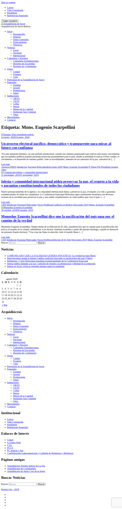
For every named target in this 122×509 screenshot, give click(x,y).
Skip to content (8, 2)
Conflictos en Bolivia (63, 205)
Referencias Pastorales (17, 15)
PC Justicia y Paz (15, 450)
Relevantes (42, 167)
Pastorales (12, 82)
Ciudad (16, 71)
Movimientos (13, 117)
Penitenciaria (19, 90)
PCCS (10, 448)
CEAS (16, 101)
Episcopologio (20, 42)
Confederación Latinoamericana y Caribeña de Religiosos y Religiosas (40, 453)
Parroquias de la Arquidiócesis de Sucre (25, 79)
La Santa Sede (14, 442)
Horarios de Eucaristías (24, 63)
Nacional (17, 53)
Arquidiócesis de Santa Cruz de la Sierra (26, 471)
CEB (3, 205)
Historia (17, 37)
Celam (10, 440)
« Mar (4, 305)
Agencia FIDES (8, 167)
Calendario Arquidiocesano (26, 61)
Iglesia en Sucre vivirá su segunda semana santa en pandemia (35, 266)
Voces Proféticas (45, 205)
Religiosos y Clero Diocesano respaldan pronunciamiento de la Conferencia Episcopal (47, 261)
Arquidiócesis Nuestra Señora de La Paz (26, 466)
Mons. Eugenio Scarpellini (75, 167)
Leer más (5, 164)
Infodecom (22, 167)
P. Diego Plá (94, 167)
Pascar (16, 106)
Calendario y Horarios (17, 58)
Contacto (11, 120)
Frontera (17, 74)
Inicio (9, 31)
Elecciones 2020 (54, 167)
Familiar (17, 85)
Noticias (11, 47)
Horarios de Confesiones (24, 66)
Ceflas (16, 104)
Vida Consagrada (15, 10)
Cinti (15, 77)
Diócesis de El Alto (62, 240)
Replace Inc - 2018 (10, 489)
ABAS (16, 98)
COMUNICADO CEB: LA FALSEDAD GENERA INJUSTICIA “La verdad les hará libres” (51, 255)
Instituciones (13, 96)
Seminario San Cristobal (24, 112)
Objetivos (17, 45)
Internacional (19, 55)
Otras (15, 114)
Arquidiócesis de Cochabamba (21, 468)
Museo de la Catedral (23, 109)
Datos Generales (21, 39)
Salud (15, 93)
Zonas (10, 69)
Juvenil (16, 88)
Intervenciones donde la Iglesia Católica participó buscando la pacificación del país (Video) (49, 258)
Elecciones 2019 (81, 205)
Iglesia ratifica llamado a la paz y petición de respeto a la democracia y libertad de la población (51, 263)
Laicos (10, 7)
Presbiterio (12, 13)
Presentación (19, 34)
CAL (9, 445)
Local (15, 50)
